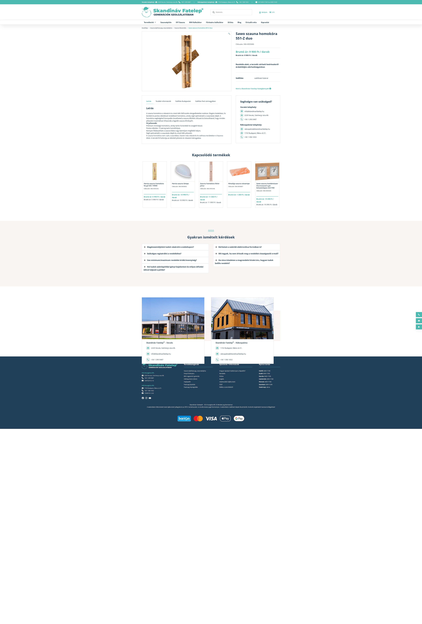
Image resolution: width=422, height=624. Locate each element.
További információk (163, 101)
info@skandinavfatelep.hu (254, 111)
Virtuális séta (251, 22)
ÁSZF (221, 384)
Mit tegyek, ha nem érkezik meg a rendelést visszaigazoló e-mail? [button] (248, 253)
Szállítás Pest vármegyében (205, 101)
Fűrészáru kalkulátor (214, 22)
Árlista (230, 22)
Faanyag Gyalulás (189, 384)
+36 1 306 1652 (243, 2)
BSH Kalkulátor (195, 22)
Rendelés (222, 373)
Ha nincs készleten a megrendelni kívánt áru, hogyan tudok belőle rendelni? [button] (244, 261)
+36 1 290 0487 (186, 2)
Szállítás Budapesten (183, 101)
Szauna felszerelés (180, 28)
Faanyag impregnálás (191, 387)
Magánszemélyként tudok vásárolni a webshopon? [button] (170, 247)
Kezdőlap (145, 28)
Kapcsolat (265, 22)
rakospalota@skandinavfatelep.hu (257, 129)
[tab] (149, 101)
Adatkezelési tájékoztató (227, 382)
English (221, 379)
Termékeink (149, 22)
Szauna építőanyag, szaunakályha (161, 28)
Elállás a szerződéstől (226, 387)
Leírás (148, 101)
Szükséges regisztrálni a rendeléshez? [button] (164, 253)
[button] (229, 33)
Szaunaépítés (165, 22)
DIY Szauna (180, 22)
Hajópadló (187, 382)
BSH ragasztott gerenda (191, 376)
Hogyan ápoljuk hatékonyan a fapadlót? (232, 371)
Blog (239, 22)
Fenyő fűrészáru (189, 373)
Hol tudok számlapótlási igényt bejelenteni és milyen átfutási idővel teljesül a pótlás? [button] (173, 268)
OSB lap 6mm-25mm (190, 379)
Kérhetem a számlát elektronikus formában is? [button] (240, 247)
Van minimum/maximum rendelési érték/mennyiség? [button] (172, 260)
